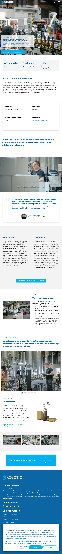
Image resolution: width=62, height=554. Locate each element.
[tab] (25, 392)
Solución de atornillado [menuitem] (10, 519)
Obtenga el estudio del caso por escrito (31, 280)
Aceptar (36, 547)
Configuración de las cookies (22, 547)
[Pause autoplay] (22, 393)
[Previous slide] (3, 372)
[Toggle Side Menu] (59, 2)
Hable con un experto (47, 461)
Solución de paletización (39, 120)
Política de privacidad (19, 538)
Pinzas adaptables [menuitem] (8, 522)
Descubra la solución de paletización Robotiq (14, 425)
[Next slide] (58, 372)
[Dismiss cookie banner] (56, 527)
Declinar (50, 547)
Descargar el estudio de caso (12, 52)
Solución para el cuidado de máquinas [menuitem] (15, 517)
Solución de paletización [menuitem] (10, 514)
